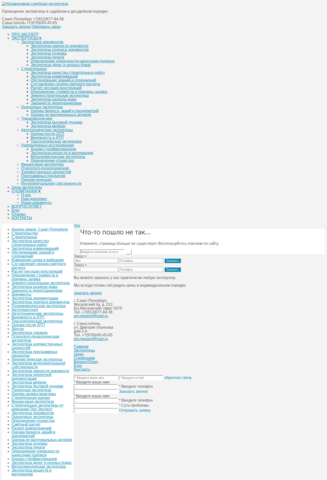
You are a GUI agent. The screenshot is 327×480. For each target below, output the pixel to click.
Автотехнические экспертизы (47, 130)
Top (77, 226)
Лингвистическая (36, 180)
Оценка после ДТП (47, 134)
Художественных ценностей (46, 172)
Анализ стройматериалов (53, 149)
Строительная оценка (30, 398)
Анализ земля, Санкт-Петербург (39, 229)
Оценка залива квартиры (33, 394)
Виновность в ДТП (47, 138)
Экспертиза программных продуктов (34, 354)
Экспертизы (84, 350)
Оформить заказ (46, 27)
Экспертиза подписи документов (60, 50)
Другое (17, 329)
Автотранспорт (24, 310)
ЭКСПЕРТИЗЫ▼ (26, 38)
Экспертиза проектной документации (31, 377)
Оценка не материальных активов (61, 115)
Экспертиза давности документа (59, 46)
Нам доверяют (34, 199)
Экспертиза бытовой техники (56, 122)
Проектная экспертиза (31, 390)
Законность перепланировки (56, 103)
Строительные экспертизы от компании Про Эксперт (37, 407)
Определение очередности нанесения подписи (72, 61)
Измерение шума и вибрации (37, 260)
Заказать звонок (16, 27)
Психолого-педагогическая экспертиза (35, 338)
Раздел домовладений (31, 428)
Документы (21, 294)
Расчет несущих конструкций (56, 88)
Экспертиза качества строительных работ (68, 73)
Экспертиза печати (47, 57)
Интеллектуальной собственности (51, 183)
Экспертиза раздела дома (54, 99)
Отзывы (18, 214)
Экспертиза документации (34, 298)
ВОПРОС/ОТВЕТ (26, 206)
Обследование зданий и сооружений (63, 80)
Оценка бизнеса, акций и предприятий (65, 111)
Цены (79, 354)
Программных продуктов (43, 176)
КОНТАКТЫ (21, 218)
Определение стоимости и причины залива (69, 92)
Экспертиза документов (42, 42)
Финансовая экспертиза (42, 164)
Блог (15, 210)
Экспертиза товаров (29, 333)
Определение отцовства (52, 160)
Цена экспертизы (26, 187)
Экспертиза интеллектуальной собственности (38, 365)
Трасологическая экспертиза (56, 141)
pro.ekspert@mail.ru (91, 316)
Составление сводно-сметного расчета (65, 84)
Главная (81, 346)
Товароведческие (36, 118)
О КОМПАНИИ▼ (26, 191)
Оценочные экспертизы (42, 107)
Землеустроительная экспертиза (60, 95)
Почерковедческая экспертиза (38, 306)
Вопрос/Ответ (86, 362)
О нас (26, 195)
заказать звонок (88, 293)
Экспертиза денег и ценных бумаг (61, 65)
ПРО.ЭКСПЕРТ (25, 34)
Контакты (82, 369)
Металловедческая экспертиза (58, 157)
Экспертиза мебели (48, 126)
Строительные (34, 69)
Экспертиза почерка (49, 53)
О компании (84, 358)
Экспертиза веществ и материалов (62, 153)
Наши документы (36, 203)
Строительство (24, 233)
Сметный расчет (25, 424)
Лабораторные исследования (47, 145)
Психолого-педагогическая (45, 168)
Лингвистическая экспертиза (36, 359)
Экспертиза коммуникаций (54, 76)
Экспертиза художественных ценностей (37, 346)
